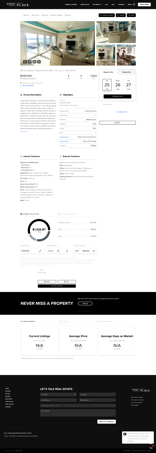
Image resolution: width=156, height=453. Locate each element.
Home (7, 388)
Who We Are (9, 404)
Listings (8, 391)
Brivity (11, 450)
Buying (7, 394)
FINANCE (121, 4)
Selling (7, 396)
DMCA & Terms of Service (139, 450)
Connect (8, 407)
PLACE (29, 433)
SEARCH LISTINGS (71, 4)
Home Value (84, 4)
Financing (8, 399)
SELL (113, 4)
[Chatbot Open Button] (151, 448)
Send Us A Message (106, 421)
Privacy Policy (126, 450)
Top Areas (96, 4)
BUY (106, 4)
